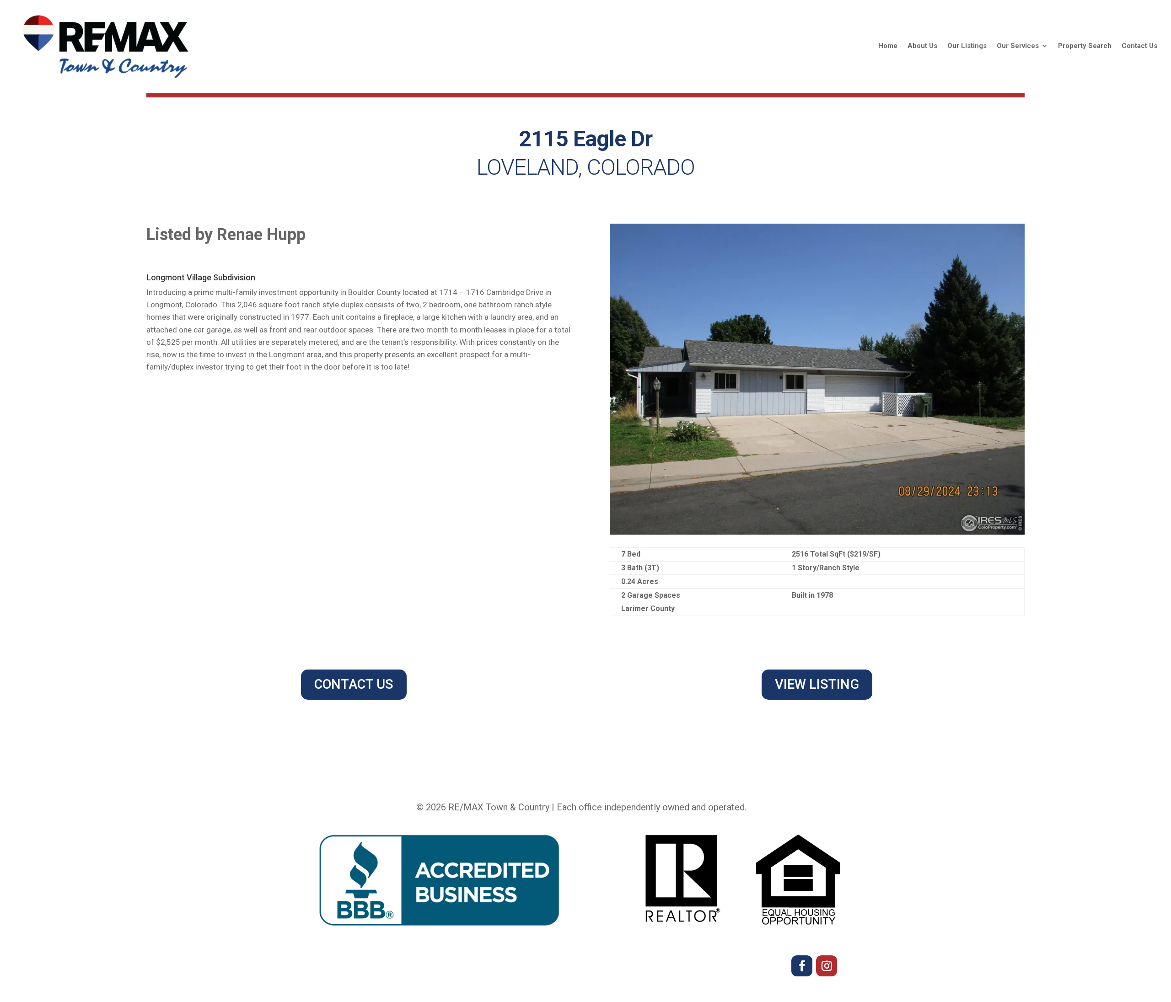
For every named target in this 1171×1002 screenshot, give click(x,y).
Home (887, 46)
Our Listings (967, 46)
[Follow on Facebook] (801, 965)
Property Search (1085, 46)
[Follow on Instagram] (826, 965)
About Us (922, 46)
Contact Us (1139, 46)
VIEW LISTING (817, 684)
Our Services (1018, 46)
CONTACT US (353, 684)
